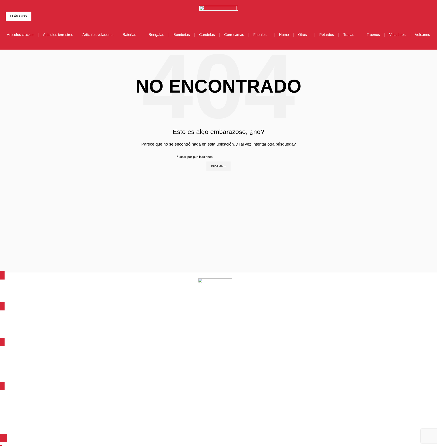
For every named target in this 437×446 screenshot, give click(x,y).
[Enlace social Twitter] (218, 3)
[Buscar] (431, 16)
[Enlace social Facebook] (210, 3)
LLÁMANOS (18, 16)
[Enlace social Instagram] (226, 3)
